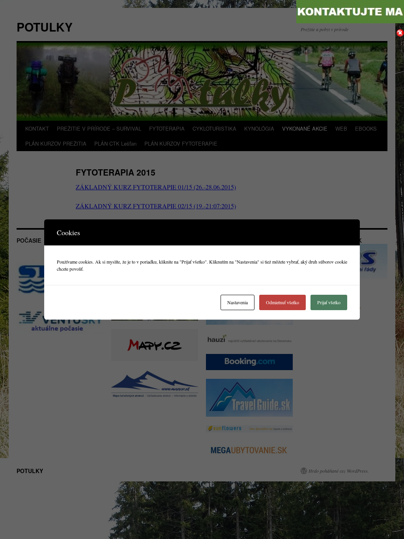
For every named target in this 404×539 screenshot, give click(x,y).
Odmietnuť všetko (282, 302)
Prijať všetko (328, 302)
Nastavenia (237, 302)
